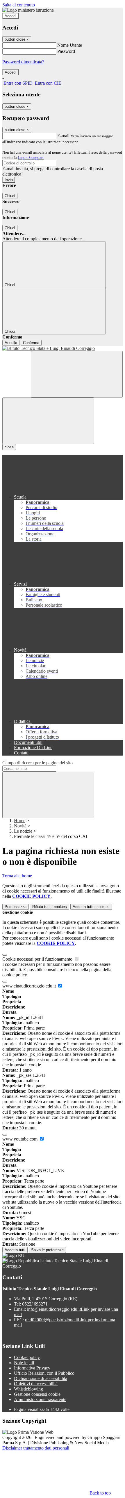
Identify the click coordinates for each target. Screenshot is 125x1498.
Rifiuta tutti (49, 907)
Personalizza (15, 907)
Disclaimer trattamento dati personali (35, 1447)
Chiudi (10, 196)
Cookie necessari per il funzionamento (38, 959)
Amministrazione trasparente (40, 1399)
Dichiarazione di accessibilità (40, 1378)
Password (66, 51)
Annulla (11, 343)
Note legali (24, 1362)
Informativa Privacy (32, 1367)
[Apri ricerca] (77, 374)
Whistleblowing (28, 1388)
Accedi (10, 16)
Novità (20, 825)
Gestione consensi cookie (37, 1394)
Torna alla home (17, 875)
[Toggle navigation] (48, 421)
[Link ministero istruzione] (28, 10)
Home (19, 820)
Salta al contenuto (18, 4)
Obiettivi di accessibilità (36, 1383)
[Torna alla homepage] (62, 348)
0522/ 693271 (35, 1303)
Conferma (31, 343)
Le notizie (23, 831)
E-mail (63, 135)
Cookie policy (27, 1357)
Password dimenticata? (23, 61)
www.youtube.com (20, 1138)
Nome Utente (69, 45)
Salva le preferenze (47, 1250)
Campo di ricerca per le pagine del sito (37, 762)
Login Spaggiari (31, 157)
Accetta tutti (91, 907)
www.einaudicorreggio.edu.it (29, 985)
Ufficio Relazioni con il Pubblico (44, 1373)
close (9, 447)
